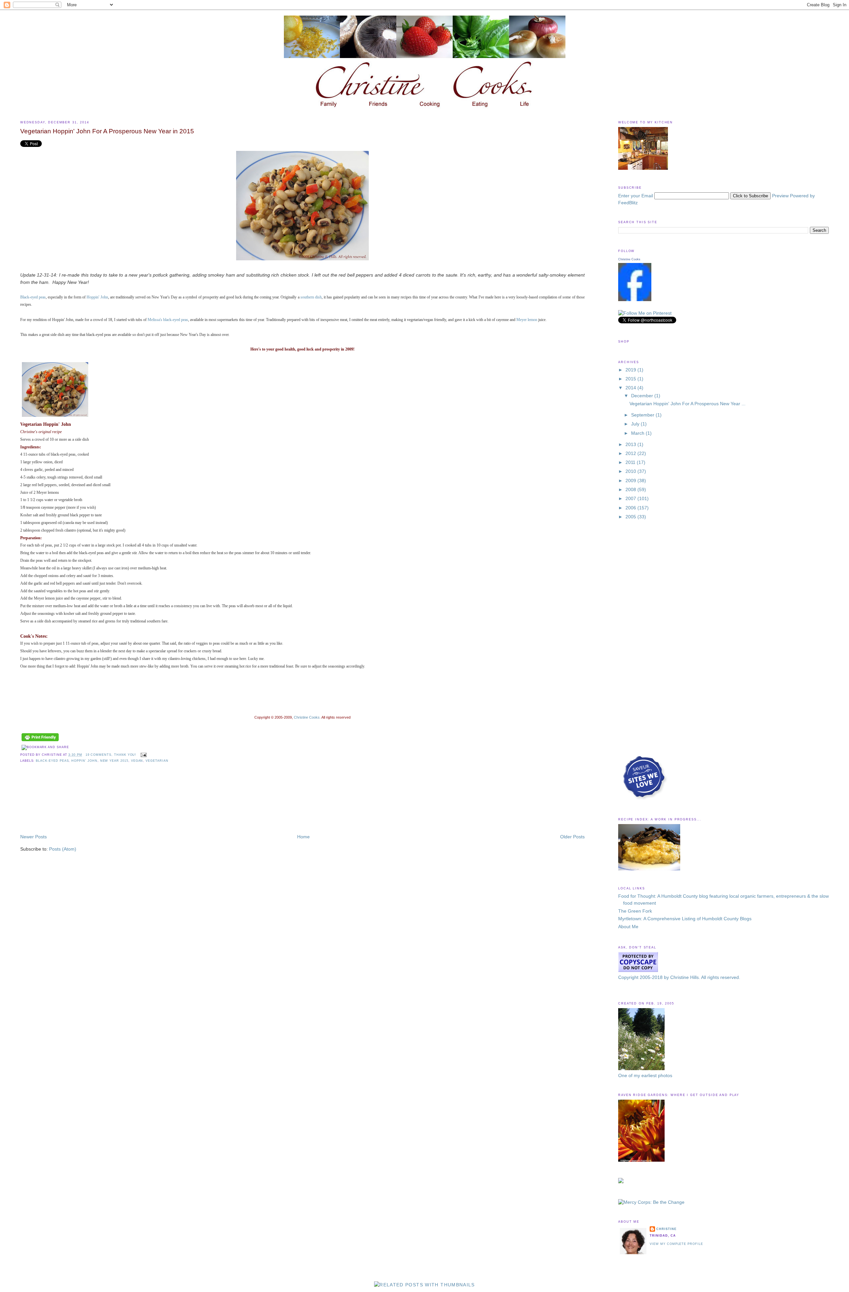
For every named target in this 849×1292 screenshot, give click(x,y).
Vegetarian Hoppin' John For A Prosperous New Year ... (687, 403)
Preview (780, 195)
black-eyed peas (52, 760)
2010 (631, 471)
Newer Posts (33, 836)
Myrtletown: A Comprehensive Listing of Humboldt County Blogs (684, 918)
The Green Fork (635, 911)
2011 (631, 462)
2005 (631, 516)
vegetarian (157, 760)
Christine (666, 1229)
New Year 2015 (114, 760)
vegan (137, 760)
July (636, 423)
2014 (631, 387)
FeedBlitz (628, 202)
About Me (628, 926)
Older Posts (572, 836)
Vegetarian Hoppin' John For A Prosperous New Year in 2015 (107, 131)
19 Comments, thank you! (111, 754)
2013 (631, 444)
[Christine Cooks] (634, 299)
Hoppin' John (84, 760)
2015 (631, 378)
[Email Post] (143, 754)
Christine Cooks (629, 259)
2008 (631, 489)
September (643, 415)
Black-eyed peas (33, 297)
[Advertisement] (50, 804)
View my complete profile (676, 1244)
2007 (631, 498)
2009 (631, 480)
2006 (631, 507)
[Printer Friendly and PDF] (40, 741)
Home (303, 836)
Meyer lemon (527, 320)
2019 (631, 369)
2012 (631, 453)
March (638, 433)
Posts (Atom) (62, 849)
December (642, 395)
